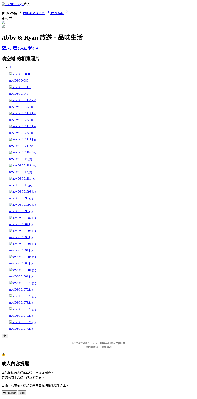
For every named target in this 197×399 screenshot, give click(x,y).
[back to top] (5, 336)
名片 (35, 49)
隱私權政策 (91, 347)
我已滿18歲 (9, 393)
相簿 (9, 49)
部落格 (23, 49)
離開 (22, 393)
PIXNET (84, 343)
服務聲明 (107, 347)
